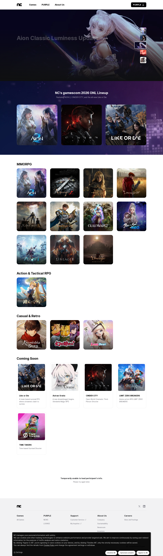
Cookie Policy (49, 545)
